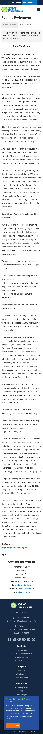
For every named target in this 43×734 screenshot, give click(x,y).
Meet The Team (21, 678)
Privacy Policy (11, 731)
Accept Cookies (13, 725)
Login (18, 2)
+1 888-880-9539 (23, 612)
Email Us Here (24, 585)
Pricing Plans (21, 650)
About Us (21, 671)
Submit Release (29, 2)
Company (21, 667)
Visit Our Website (26, 589)
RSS (21, 691)
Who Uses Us (21, 674)
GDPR (8, 719)
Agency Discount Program (21, 654)
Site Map (34, 731)
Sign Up (11, 2)
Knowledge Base (21, 688)
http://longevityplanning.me (14, 548)
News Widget (21, 695)
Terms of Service (23, 731)
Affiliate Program (21, 661)
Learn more (20, 713)
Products (21, 646)
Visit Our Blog (24, 592)
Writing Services (21, 657)
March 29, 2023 (27, 25)
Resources (21, 684)
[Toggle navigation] (39, 9)
